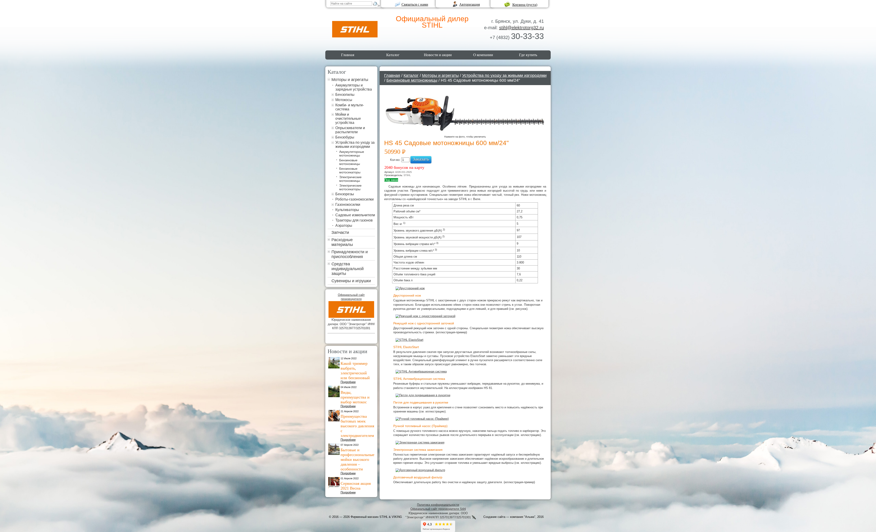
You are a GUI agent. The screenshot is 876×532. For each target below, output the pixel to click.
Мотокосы (343, 100)
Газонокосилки (347, 204)
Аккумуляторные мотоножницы (351, 153)
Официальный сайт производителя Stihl (438, 509)
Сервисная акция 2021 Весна (356, 485)
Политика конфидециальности (438, 504)
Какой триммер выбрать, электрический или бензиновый (355, 370)
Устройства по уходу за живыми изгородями (355, 145)
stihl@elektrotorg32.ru (521, 27)
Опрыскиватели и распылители (350, 130)
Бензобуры (344, 137)
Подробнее (348, 382)
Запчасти (340, 232)
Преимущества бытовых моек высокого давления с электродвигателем (357, 426)
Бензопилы (345, 94)
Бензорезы (344, 194)
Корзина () (524, 5)
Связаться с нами (415, 4)
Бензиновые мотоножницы (349, 162)
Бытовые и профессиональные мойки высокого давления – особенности (357, 459)
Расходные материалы (342, 242)
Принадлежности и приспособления (349, 254)
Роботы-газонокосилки (354, 199)
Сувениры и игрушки (351, 281)
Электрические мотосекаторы (350, 187)
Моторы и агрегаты (349, 79)
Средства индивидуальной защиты (347, 269)
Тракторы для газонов (354, 220)
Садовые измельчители (355, 215)
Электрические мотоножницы (350, 179)
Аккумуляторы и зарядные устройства (353, 87)
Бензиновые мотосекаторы (349, 170)
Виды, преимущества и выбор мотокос (355, 397)
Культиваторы (347, 210)
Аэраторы (343, 225)
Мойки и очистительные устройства (348, 118)
